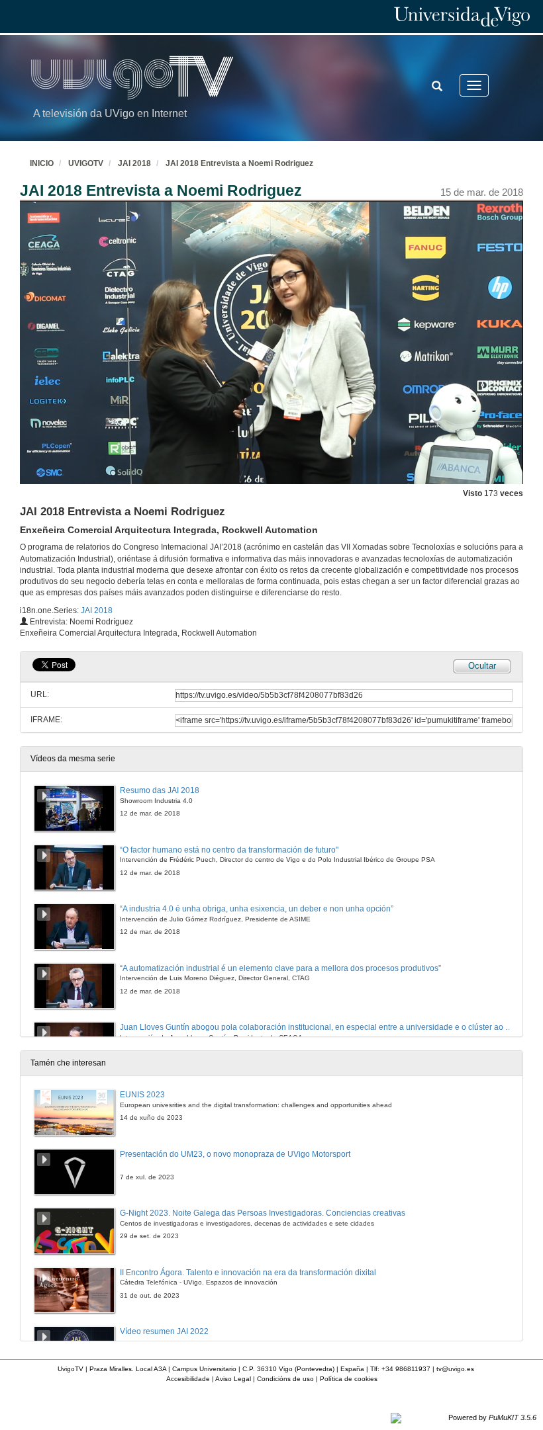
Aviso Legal (233, 1378)
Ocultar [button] (482, 666)
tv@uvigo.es (455, 1368)
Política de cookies (348, 1378)
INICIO (42, 163)
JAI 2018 (134, 163)
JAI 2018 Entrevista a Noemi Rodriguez (239, 163)
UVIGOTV (85, 163)
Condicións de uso (285, 1378)
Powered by (492, 1417)
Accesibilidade (188, 1378)
